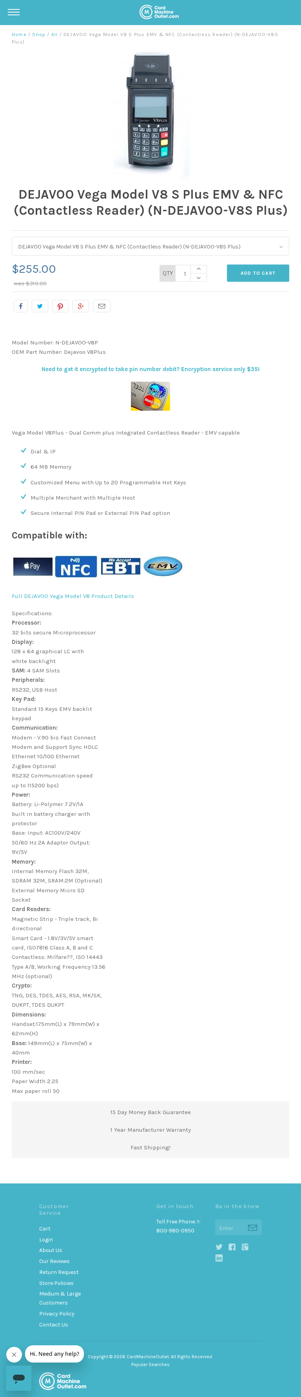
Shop (38, 34)
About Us (50, 1250)
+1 (81, 306)
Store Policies (56, 1283)
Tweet (40, 306)
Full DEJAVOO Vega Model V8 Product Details (73, 596)
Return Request (59, 1272)
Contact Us (53, 1324)
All (54, 34)
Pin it (60, 306)
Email (102, 306)
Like (21, 306)
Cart (45, 1228)
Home (19, 34)
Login (46, 1239)
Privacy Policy (56, 1313)
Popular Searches (150, 1364)
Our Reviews (54, 1261)
